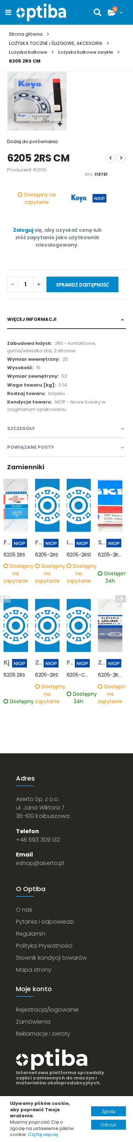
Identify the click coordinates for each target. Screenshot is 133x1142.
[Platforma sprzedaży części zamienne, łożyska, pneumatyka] (41, 12)
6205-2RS (46, 555)
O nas (24, 910)
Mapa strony (33, 970)
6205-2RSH (110, 555)
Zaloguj (23, 230)
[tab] (66, 319)
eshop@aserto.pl (40, 863)
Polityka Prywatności (44, 946)
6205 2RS (14, 555)
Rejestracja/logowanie (47, 1010)
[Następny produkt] (121, 158)
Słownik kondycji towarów (51, 958)
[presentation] (120, 599)
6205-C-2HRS (79, 675)
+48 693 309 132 (38, 840)
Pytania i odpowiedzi (45, 922)
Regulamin (30, 934)
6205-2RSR (110, 675)
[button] (60, 124)
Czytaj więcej (43, 1134)
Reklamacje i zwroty (43, 1034)
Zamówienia (33, 1022)
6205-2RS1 (79, 555)
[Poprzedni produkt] (110, 158)
